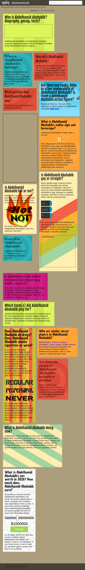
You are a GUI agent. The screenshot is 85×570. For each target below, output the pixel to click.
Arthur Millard (55, 344)
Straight (45, 209)
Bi (42, 215)
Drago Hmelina (69, 344)
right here (54, 109)
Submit (19, 529)
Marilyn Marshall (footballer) (55, 347)
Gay (43, 203)
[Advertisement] (20, 147)
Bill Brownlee (44, 342)
